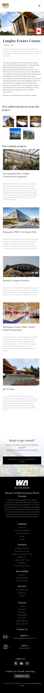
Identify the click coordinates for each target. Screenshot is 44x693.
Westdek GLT (22, 557)
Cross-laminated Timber (22, 560)
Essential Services (22, 621)
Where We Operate (22, 533)
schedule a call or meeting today (22, 460)
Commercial (22, 618)
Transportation (22, 615)
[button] (39, 5)
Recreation (22, 612)
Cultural (22, 606)
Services (22, 536)
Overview (22, 575)
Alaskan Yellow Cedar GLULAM (22, 554)
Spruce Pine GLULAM (22, 551)
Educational (22, 609)
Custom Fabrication (22, 590)
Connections (22, 593)
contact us (22, 676)
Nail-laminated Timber (22, 566)
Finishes (22, 596)
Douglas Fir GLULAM (22, 548)
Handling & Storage (22, 578)
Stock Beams (22, 563)
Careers (22, 539)
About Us (22, 527)
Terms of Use (31, 683)
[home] (5, 5)
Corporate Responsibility (22, 530)
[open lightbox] (8, 121)
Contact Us (22, 629)
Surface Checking (22, 581)
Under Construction (22, 624)
